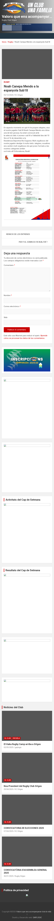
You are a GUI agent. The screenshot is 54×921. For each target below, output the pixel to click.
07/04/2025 (8, 831)
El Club (8, 738)
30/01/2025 (8, 876)
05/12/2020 (8, 95)
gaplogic (18, 747)
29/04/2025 (8, 789)
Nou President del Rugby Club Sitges (23, 786)
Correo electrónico (12, 306)
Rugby (7, 82)
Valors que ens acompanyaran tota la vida (33, 911)
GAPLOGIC (37, 917)
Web (5, 317)
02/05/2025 (8, 747)
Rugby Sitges (20, 876)
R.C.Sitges (19, 95)
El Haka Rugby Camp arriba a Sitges (22, 744)
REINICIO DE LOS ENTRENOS (18, 234)
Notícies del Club (13, 707)
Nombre (8, 295)
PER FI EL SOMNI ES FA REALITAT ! (33, 242)
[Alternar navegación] (5, 36)
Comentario (9, 265)
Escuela (16, 738)
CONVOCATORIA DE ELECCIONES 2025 (24, 828)
